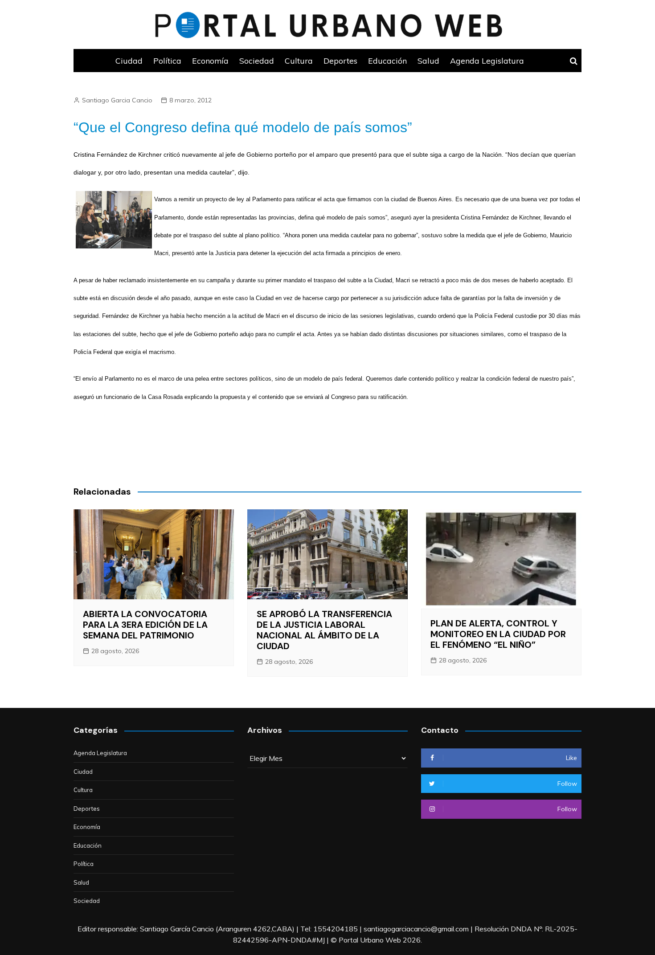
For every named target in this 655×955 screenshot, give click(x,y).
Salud (428, 60)
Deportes (340, 60)
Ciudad (129, 60)
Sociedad (256, 60)
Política (167, 60)
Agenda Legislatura (487, 60)
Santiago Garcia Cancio (117, 100)
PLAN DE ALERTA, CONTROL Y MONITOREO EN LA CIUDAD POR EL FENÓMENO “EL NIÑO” (498, 634)
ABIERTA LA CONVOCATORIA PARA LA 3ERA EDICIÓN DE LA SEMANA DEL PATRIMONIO (145, 624)
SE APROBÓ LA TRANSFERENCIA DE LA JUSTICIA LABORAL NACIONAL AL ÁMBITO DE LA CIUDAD (324, 630)
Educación (387, 60)
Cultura (299, 60)
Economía (210, 60)
